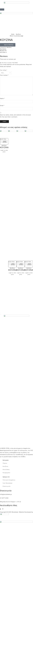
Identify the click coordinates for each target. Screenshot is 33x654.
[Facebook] (0, 509)
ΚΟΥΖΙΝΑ (4, 147)
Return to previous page (16, 36)
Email (2, 105)
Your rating (3, 70)
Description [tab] (3, 49)
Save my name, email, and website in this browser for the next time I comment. (15, 116)
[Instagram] (2, 509)
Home (12, 34)
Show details (5, 142)
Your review (4, 75)
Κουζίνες (18, 34)
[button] (2, 9)
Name (2, 98)
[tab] (16, 49)
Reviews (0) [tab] (3, 50)
